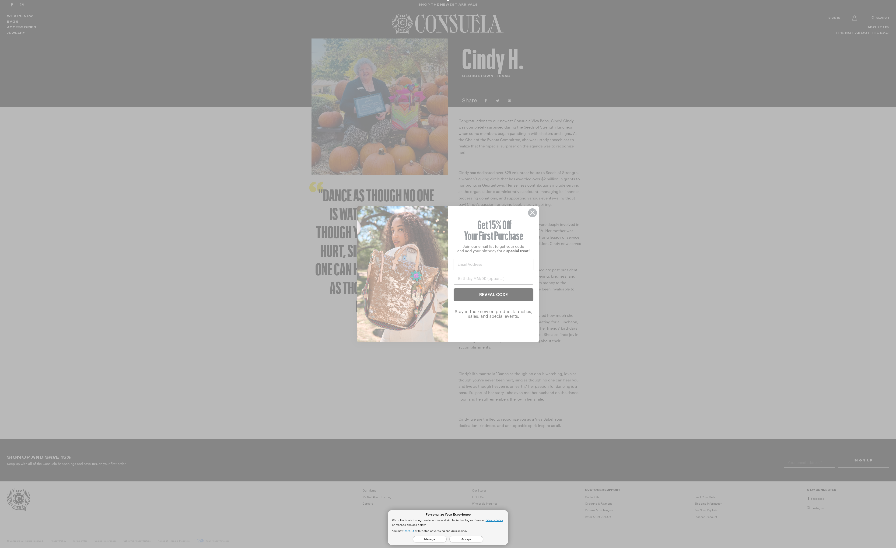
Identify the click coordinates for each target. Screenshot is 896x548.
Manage (429, 539)
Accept (466, 539)
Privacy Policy (494, 520)
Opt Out (408, 530)
